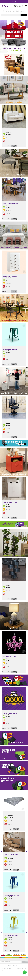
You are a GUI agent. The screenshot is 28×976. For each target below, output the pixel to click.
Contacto (23, 966)
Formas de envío (6, 970)
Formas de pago (21, 970)
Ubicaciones (16, 966)
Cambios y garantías (22, 968)
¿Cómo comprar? (6, 968)
